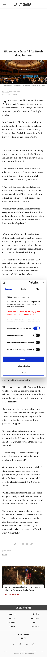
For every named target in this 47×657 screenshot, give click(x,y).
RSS (42, 651)
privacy (13, 651)
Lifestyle (12, 622)
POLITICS (12, 614)
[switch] (36, 335)
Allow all (23, 359)
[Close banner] (43, 283)
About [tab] (38, 289)
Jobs (5, 651)
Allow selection (23, 366)
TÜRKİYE (35, 614)
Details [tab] (23, 289)
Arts (35, 622)
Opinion (35, 626)
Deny (23, 373)
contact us (33, 651)
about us (22, 651)
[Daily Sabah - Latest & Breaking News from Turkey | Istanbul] (23, 4)
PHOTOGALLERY (14, 594)
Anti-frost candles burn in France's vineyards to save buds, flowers (23, 588)
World (12, 618)
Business (35, 618)
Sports (12, 626)
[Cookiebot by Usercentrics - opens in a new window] (29, 282)
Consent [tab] (8, 289)
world (4, 554)
